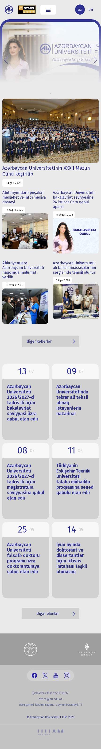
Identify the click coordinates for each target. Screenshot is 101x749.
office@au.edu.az (50, 699)
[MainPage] (9, 9)
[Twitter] (45, 675)
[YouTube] (55, 675)
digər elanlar (48, 613)
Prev (7, 60)
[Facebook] (34, 675)
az (80, 9)
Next (93, 60)
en (91, 9)
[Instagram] (66, 675)
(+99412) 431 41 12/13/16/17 (50, 693)
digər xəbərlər (39, 341)
